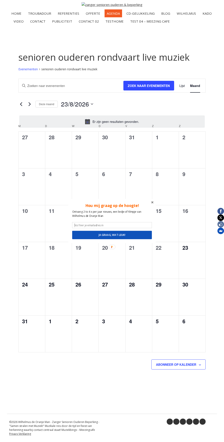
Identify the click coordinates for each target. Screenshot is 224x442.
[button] (112, 205)
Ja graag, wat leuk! (112, 235)
